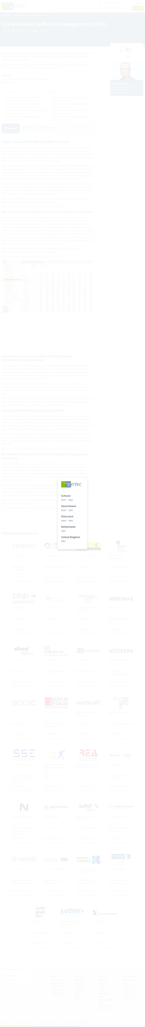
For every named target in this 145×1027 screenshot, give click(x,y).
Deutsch (63, 500)
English (71, 500)
